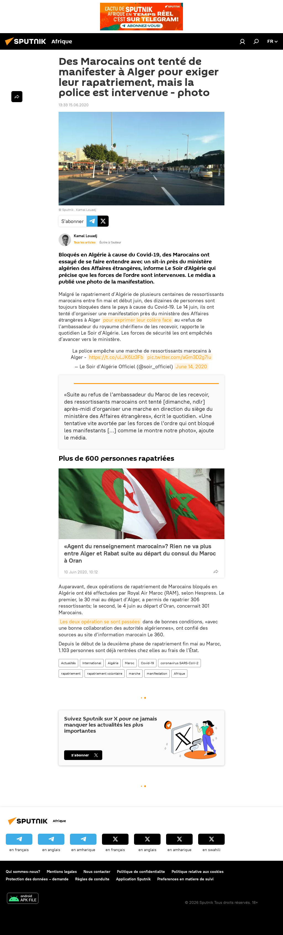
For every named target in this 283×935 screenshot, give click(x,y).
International (91, 663)
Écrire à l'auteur (110, 242)
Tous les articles (84, 242)
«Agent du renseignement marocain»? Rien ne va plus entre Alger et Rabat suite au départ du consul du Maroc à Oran (140, 553)
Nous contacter (96, 871)
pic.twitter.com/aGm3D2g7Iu (179, 357)
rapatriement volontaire (104, 673)
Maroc (129, 663)
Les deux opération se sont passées (100, 621)
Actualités (68, 663)
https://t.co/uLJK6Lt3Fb (116, 357)
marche (134, 673)
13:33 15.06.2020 (74, 104)
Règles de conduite (92, 878)
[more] (215, 571)
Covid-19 (147, 663)
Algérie (113, 663)
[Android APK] (22, 899)
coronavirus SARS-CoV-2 (179, 663)
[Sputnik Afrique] (27, 46)
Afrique (179, 673)
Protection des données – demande (37, 878)
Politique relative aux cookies (198, 871)
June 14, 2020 (191, 366)
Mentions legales (62, 871)
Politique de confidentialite (141, 871)
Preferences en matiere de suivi (185, 878)
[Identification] (242, 41)
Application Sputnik (133, 878)
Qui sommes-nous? (23, 871)
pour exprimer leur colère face (137, 320)
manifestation (157, 673)
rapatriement (70, 673)
